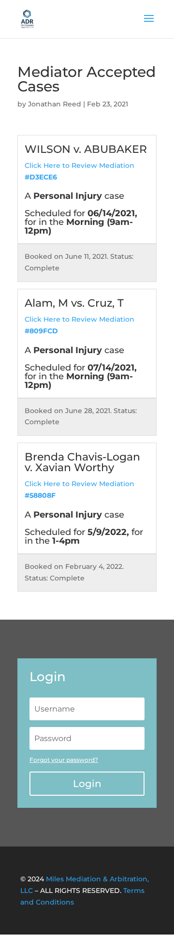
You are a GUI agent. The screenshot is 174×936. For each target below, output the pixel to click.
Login (87, 783)
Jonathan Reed (54, 104)
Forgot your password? (63, 759)
